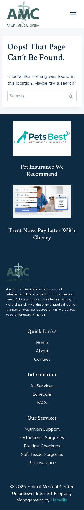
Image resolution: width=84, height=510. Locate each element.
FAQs (42, 402)
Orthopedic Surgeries (42, 437)
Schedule (42, 394)
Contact (42, 359)
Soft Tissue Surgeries (42, 454)
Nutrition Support (42, 429)
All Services (42, 386)
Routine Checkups (42, 446)
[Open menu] (72, 14)
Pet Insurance (42, 462)
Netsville (59, 500)
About (42, 351)
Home (42, 342)
